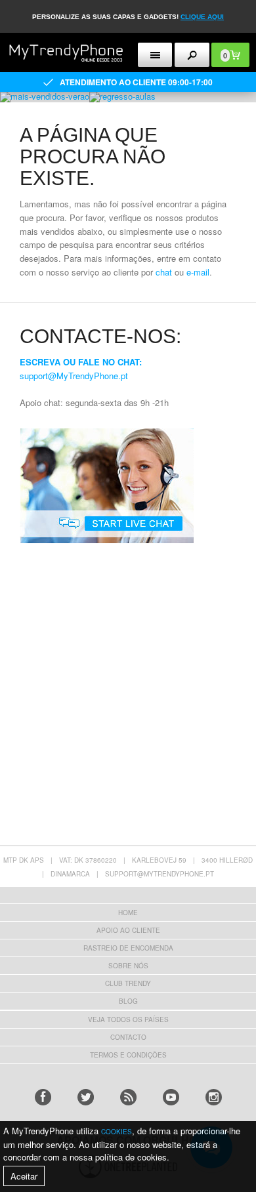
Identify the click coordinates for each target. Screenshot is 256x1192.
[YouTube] (171, 1097)
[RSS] (128, 1097)
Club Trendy (128, 983)
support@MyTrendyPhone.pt (74, 375)
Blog (128, 1001)
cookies (116, 1131)
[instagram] (213, 1097)
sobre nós (128, 965)
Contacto (128, 1037)
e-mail (197, 272)
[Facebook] (43, 1097)
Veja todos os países (128, 1019)
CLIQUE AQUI (202, 16)
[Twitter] (85, 1097)
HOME (128, 912)
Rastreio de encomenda (128, 948)
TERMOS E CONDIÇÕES (128, 1054)
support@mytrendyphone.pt (159, 873)
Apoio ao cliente (128, 930)
